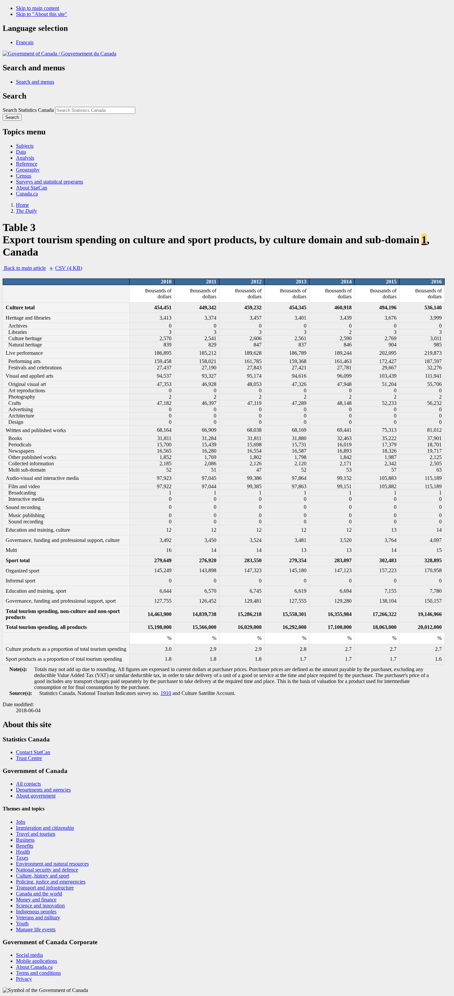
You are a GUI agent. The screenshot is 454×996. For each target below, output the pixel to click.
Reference (26, 164)
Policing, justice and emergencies (50, 881)
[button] (35, 82)
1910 (166, 693)
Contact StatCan (33, 752)
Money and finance (36, 899)
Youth (22, 923)
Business (25, 840)
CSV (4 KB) (68, 268)
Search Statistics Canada (28, 110)
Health (23, 852)
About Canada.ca (34, 967)
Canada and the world (39, 893)
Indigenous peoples (36, 911)
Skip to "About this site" (41, 14)
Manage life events (36, 929)
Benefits (24, 846)
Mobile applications (36, 961)
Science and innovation (40, 905)
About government (36, 796)
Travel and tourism (35, 834)
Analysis (25, 158)
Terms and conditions (38, 973)
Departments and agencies (43, 790)
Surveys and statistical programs (49, 182)
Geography (28, 170)
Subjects (25, 146)
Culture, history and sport (42, 876)
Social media (29, 955)
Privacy (24, 979)
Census (23, 176)
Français (25, 42)
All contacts (28, 784)
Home (22, 205)
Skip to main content (37, 8)
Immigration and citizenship (45, 828)
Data (21, 152)
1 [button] (424, 240)
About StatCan (31, 188)
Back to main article (24, 268)
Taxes (22, 858)
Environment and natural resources (52, 864)
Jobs (20, 822)
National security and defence (47, 870)
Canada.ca (27, 193)
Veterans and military (38, 917)
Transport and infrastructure (45, 887)
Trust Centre (29, 758)
